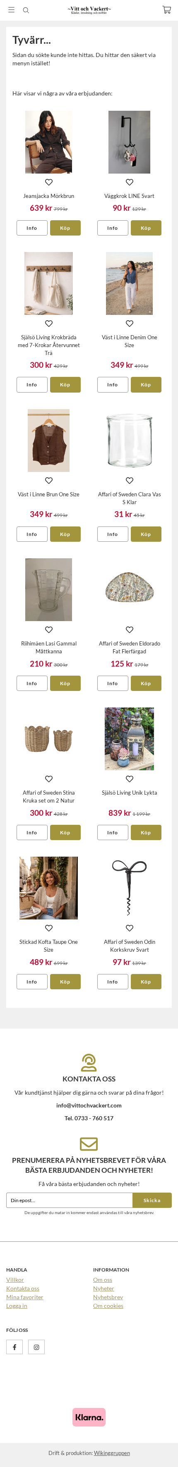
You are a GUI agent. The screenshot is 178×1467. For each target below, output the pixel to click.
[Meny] (11, 9)
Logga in (16, 1305)
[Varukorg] (166, 9)
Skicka (152, 1200)
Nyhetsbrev (108, 1296)
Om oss (102, 1279)
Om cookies (108, 1305)
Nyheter (103, 1288)
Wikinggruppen (112, 1453)
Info (31, 228)
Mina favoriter (24, 1296)
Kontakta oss (22, 1288)
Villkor (15, 1279)
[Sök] (26, 10)
